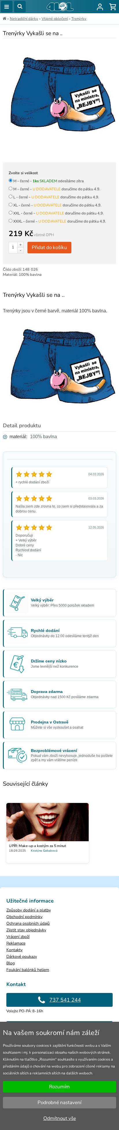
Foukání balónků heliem (27, 970)
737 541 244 (65, 999)
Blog (10, 963)
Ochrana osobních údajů (28, 923)
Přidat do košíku (49, 247)
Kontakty (14, 950)
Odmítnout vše (59, 1118)
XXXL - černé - (59, 221)
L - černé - (56, 197)
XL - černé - (57, 205)
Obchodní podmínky (24, 917)
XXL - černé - (58, 213)
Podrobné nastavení (59, 1102)
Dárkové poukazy (21, 956)
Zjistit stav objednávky (26, 930)
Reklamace (15, 943)
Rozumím (59, 1086)
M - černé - (48, 181)
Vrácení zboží (17, 936)
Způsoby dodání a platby (28, 910)
